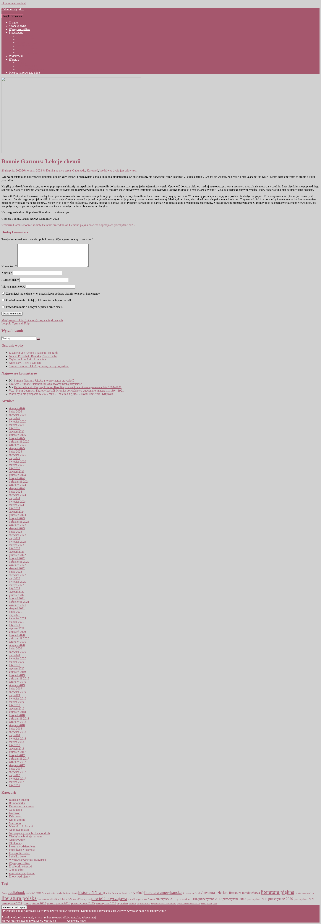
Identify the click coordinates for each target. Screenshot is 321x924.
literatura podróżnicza (304, 893)
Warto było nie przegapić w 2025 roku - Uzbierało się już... (43, 393)
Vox (11, 390)
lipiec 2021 (15, 611)
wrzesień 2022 (17, 565)
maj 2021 (14, 615)
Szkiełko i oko (17, 856)
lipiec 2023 (15, 531)
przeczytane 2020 (280, 899)
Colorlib (61, 920)
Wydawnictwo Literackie (163, 903)
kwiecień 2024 (17, 501)
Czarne (38, 892)
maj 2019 (14, 695)
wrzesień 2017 (17, 761)
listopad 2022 (17, 558)
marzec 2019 (16, 701)
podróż (69, 899)
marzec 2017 (16, 781)
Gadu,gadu (78, 170)
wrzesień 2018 (17, 721)
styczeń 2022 (16, 591)
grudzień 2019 (17, 671)
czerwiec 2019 (17, 691)
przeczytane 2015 (166, 898)
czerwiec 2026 (17, 414)
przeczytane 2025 (83, 903)
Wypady (14, 59)
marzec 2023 (16, 545)
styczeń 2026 (16, 431)
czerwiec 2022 (17, 575)
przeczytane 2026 (105, 903)
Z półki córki (16, 869)
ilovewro (14, 383)
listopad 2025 (17, 438)
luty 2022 (14, 588)
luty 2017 (14, 785)
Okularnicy (15, 843)
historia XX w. (90, 892)
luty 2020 (14, 665)
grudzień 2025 (17, 434)
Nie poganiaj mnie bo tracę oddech (29, 833)
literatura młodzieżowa (244, 893)
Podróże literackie (19, 853)
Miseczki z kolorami (21, 826)
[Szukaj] (38, 339)
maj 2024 (14, 498)
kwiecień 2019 (17, 698)
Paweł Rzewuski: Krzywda (97, 393)
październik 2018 (19, 718)
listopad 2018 (17, 715)
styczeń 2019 (16, 708)
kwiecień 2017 (17, 778)
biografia (30, 893)
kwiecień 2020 (17, 658)
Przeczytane (16, 32)
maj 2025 (14, 458)
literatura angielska (192, 893)
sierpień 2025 (17, 448)
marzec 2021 (16, 621)
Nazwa (6, 272)
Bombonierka (17, 803)
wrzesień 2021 (17, 605)
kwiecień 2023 (17, 541)
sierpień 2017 (17, 765)
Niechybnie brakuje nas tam (25, 836)
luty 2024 (14, 508)
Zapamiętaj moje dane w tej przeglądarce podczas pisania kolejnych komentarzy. (53, 293)
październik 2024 (19, 481)
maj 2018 (14, 735)
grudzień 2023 (17, 515)
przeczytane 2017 (210, 899)
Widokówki (16, 55)
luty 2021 (14, 625)
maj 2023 (14, 538)
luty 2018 (14, 745)
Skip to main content (13, 3)
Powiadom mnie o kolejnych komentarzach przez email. (39, 300)
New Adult (60, 899)
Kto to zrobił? (17, 819)
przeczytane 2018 (234, 899)
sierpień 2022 (17, 568)
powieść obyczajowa (101, 225)
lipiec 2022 (15, 571)
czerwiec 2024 (17, 494)
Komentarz (9, 266)
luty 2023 (14, 548)
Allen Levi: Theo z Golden (25, 362)
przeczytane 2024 (58, 903)
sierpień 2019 (17, 685)
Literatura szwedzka (46, 899)
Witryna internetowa (13, 286)
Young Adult (206, 904)
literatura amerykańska (55, 225)
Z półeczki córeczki (20, 866)
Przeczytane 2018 (26, 45)
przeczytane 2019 (257, 898)
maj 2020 (14, 655)
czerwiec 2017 (17, 771)
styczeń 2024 (16, 511)
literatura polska (19, 898)
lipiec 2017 (15, 768)
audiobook (16, 892)
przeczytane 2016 (187, 898)
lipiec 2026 (15, 411)
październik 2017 (19, 758)
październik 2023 (19, 521)
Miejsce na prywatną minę (24, 72)
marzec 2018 (16, 741)
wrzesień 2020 (17, 641)
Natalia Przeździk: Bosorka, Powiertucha (33, 356)
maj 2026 (14, 418)
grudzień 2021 (17, 595)
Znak (215, 903)
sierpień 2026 (17, 408)
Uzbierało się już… (12, 9)
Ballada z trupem (19, 799)
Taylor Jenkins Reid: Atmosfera (27, 359)
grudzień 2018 (17, 711)
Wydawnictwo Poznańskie (188, 903)
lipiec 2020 (15, 648)
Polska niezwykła (26, 65)
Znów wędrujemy (19, 876)
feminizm (6, 225)
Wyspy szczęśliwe (19, 29)
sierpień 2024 (17, 488)
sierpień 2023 (17, 528)
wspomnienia (143, 903)
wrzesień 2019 (17, 681)
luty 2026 (14, 428)
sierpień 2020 (17, 645)
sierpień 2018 (17, 725)
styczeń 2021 (16, 628)
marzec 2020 (16, 661)
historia (74, 893)
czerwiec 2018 (17, 731)
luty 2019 (14, 705)
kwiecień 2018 (17, 738)
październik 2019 (19, 678)
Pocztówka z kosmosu (22, 849)
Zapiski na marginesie (22, 873)
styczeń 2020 (16, 668)
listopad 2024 (17, 478)
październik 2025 (19, 441)
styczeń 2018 (16, 748)
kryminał (137, 893)
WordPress (93, 920)
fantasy (66, 893)
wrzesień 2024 (17, 484)
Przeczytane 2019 (26, 49)
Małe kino (15, 823)
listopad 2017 (17, 755)
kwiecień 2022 (17, 581)
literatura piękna (78, 225)
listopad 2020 (17, 635)
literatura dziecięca (215, 893)
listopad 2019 (17, 675)
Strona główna (17, 25)
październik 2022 (19, 561)
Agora (4, 893)
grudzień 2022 (17, 555)
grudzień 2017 (17, 751)
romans (132, 903)
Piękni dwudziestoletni (22, 846)
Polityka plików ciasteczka (112, 917)
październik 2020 (19, 638)
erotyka (59, 893)
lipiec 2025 (15, 451)
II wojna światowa (112, 893)
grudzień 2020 (17, 631)
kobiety (37, 225)
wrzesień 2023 (17, 525)
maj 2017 (14, 775)
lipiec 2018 (15, 728)
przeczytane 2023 (124, 225)
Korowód (92, 170)
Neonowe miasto (19, 829)
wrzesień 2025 (17, 444)
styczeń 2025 (16, 471)
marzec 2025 (16, 464)
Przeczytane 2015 (26, 35)
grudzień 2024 (17, 474)
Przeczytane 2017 (26, 42)
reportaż (122, 903)
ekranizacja (49, 893)
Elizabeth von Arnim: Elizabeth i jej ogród (33, 352)
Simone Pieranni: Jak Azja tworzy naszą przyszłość (39, 366)
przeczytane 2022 (11, 903)
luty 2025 (14, 468)
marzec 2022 (16, 585)
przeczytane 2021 (304, 898)
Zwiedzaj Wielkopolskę (30, 69)
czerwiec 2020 (17, 651)
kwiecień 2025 (17, 461)
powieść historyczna (81, 899)
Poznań (151, 899)
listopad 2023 (17, 518)
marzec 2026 (16, 424)
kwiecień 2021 (17, 618)
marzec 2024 (16, 504)
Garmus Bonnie (22, 225)
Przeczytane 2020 (26, 52)
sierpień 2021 (17, 608)
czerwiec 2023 (17, 535)
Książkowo (15, 816)
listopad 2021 (17, 598)
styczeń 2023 (16, 551)
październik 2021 (19, 601)
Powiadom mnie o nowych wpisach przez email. (34, 306)
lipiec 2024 (15, 491)
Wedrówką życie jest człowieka (118, 170)
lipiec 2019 (15, 688)
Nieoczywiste (17, 839)
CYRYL (21, 62)
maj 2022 (14, 578)
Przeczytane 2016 (26, 39)
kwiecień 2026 (17, 421)
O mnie (13, 22)
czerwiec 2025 (17, 454)
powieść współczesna (137, 899)
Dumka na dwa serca (58, 170)
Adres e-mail (10, 279)
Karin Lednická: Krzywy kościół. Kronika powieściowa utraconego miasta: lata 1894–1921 (67, 387)
